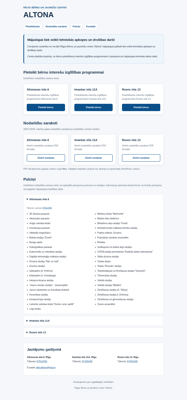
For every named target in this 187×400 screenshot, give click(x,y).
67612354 (47, 208)
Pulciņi (76, 26)
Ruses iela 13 (37, 332)
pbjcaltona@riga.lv (46, 367)
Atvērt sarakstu (45, 158)
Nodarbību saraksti (56, 26)
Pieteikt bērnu (46, 107)
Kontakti (90, 26)
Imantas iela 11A (39, 320)
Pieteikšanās (33, 26)
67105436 (87, 361)
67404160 (132, 361)
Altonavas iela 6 (39, 199)
